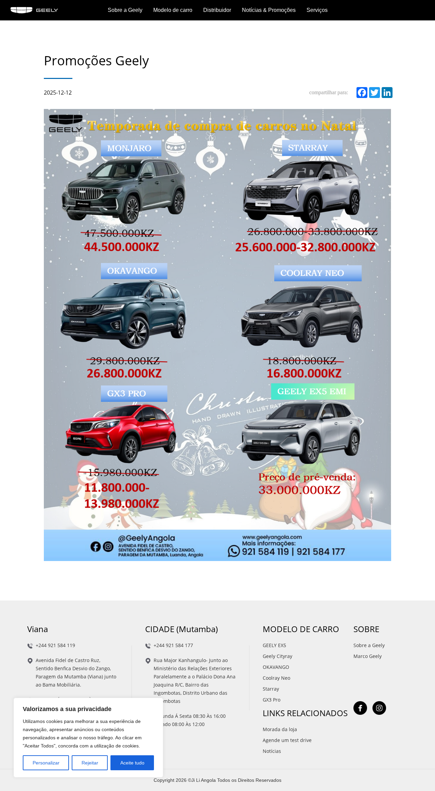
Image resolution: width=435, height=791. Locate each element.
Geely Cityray (277, 656)
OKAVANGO (276, 667)
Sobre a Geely (369, 645)
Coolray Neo (276, 678)
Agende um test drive (287, 740)
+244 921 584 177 (173, 645)
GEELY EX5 (274, 645)
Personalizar (46, 762)
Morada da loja (280, 729)
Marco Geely (367, 656)
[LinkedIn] (385, 92)
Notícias (272, 751)
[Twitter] (373, 92)
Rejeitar (90, 762)
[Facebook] (360, 92)
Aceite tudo (132, 762)
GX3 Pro (271, 699)
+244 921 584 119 (55, 645)
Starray (271, 689)
